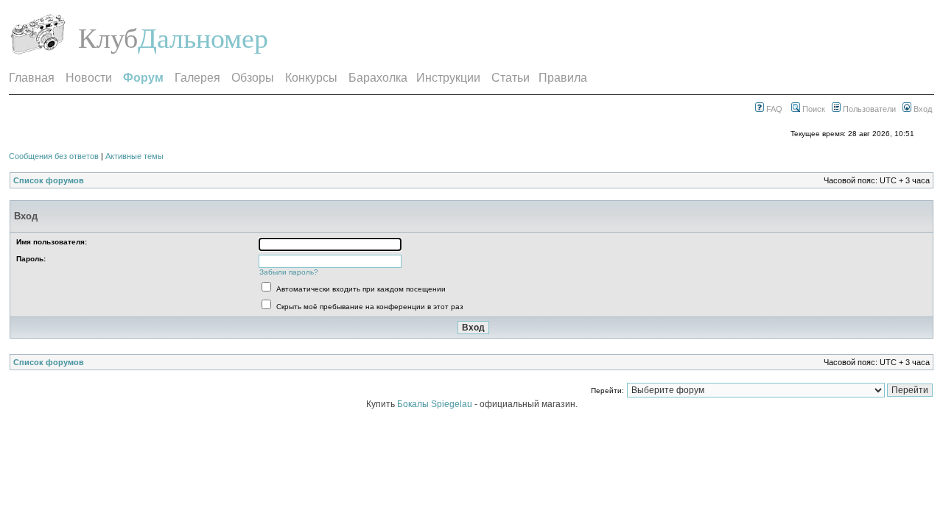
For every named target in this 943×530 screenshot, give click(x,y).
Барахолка (377, 77)
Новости (89, 77)
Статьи (510, 77)
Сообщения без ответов (54, 156)
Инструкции (448, 77)
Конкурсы (311, 77)
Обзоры (252, 77)
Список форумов (48, 180)
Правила (563, 77)
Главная (32, 77)
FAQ (773, 109)
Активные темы (134, 156)
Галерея (197, 77)
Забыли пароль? (288, 272)
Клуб (108, 38)
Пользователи (868, 109)
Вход (921, 109)
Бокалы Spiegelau (435, 404)
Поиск (812, 109)
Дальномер (203, 38)
